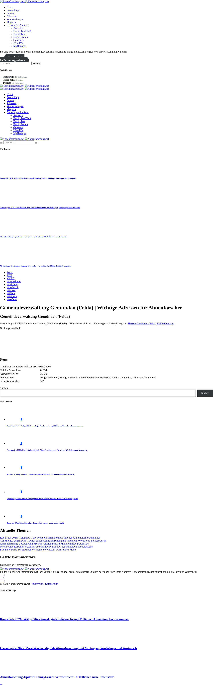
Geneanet (18, 40)
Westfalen (12, 299)
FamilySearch (20, 37)
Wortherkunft (14, 281)
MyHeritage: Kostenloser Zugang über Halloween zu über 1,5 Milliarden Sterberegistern (35, 266)
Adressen (11, 16)
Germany (169, 323)
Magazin (11, 22)
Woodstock (12, 287)
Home (10, 7)
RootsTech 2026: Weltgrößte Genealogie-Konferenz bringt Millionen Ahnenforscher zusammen (38, 178)
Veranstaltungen (15, 19)
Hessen (132, 323)
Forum (10, 13)
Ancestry (18, 28)
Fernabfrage (13, 10)
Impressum (37, 583)
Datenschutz (51, 583)
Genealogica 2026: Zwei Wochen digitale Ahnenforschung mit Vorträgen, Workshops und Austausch (40, 207)
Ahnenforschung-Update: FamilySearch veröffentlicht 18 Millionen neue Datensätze (33, 237)
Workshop (12, 284)
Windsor (11, 290)
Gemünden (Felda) (146, 323)
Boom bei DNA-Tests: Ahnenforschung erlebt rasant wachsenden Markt (35, 523)
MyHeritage (19, 46)
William (11, 293)
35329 (160, 323)
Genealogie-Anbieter (18, 25)
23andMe (18, 43)
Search (36, 63)
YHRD (10, 278)
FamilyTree (19, 34)
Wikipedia (12, 296)
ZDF (9, 275)
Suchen (4, 388)
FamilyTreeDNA (22, 31)
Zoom (10, 272)
